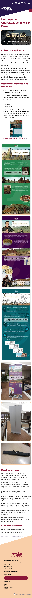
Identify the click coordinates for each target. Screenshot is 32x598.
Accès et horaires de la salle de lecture (15, 573)
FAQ (5, 584)
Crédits (6, 588)
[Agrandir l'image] (16, 37)
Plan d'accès (7, 574)
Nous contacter (16, 578)
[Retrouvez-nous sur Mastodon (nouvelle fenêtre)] (22, 3)
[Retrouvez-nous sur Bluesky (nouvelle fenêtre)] (19, 3)
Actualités (7, 581)
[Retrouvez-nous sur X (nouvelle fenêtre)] (25, 3)
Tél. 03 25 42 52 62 (9, 569)
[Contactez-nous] (13, 3)
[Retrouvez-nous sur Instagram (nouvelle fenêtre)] (16, 3)
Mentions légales (9, 587)
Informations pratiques (11, 571)
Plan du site (7, 585)
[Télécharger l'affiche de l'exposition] (16, 128)
